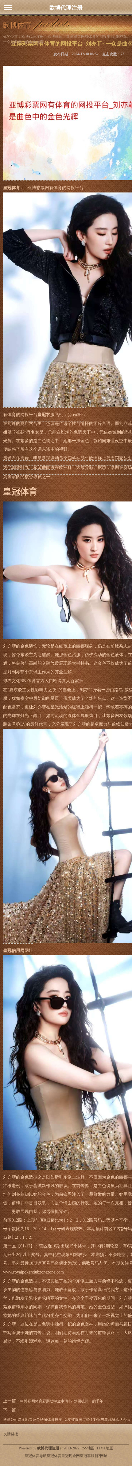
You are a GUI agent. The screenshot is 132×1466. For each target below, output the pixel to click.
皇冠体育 (54, 1456)
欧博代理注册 (66, 8)
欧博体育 (55, 36)
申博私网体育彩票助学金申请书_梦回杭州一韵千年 (61, 1401)
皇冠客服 (87, 1456)
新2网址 (101, 1456)
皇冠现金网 (70, 1456)
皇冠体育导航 (36, 1456)
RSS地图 (87, 1448)
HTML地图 (104, 1448)
